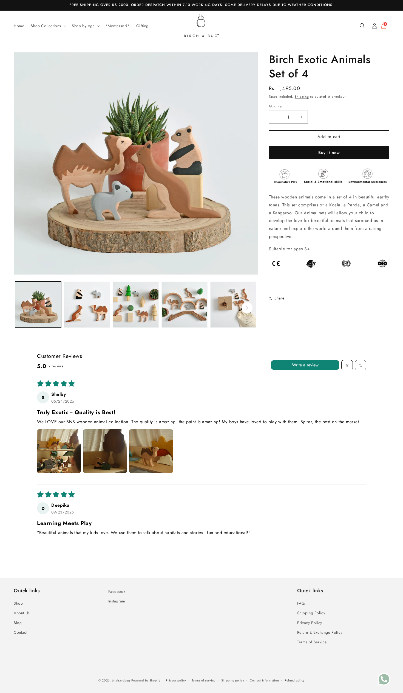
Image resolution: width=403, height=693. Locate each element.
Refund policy (295, 680)
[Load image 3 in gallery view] (136, 305)
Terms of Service (312, 642)
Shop (18, 603)
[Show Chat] (385, 679)
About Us (22, 613)
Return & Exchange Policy (319, 632)
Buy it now (329, 152)
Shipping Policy (311, 613)
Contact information (264, 680)
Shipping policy (232, 680)
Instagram (116, 601)
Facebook (117, 591)
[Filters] (347, 365)
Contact (20, 632)
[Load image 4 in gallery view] (184, 305)
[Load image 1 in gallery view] (38, 305)
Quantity (275, 106)
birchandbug (121, 680)
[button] (48, 26)
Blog (18, 622)
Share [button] (279, 298)
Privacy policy (176, 680)
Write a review (305, 365)
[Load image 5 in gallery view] (233, 305)
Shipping (302, 96)
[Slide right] (247, 307)
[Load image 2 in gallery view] (87, 305)
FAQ (301, 603)
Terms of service (203, 680)
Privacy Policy (309, 622)
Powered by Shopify (145, 680)
